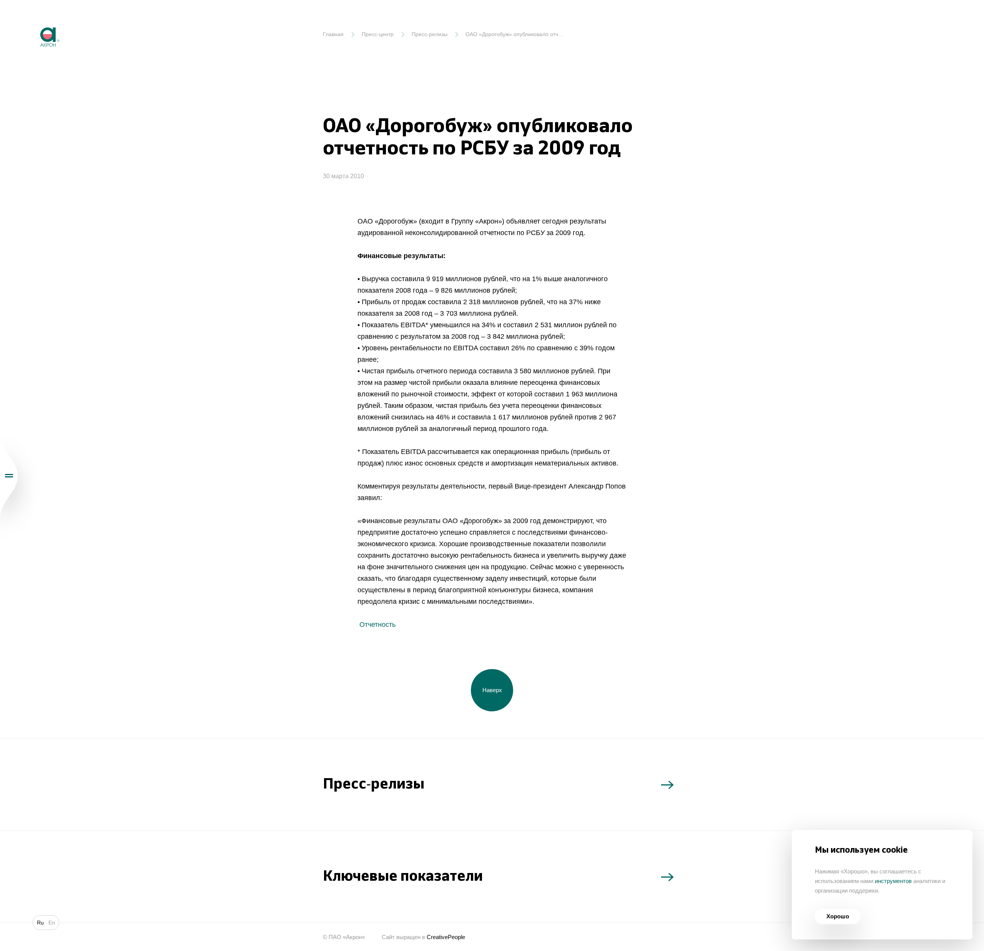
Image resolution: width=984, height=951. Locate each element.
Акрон (33, 21)
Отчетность (376, 624)
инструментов (893, 881)
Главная (333, 34)
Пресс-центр (378, 34)
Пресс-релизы (429, 34)
